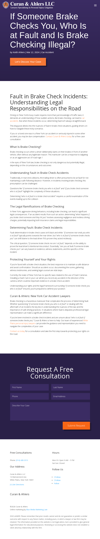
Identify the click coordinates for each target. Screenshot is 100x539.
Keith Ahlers (19, 52)
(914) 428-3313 (22, 460)
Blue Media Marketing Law (36, 509)
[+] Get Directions (17, 484)
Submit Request (76, 425)
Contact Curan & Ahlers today (58, 136)
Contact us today (17, 331)
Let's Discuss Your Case (28, 61)
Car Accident (47, 52)
